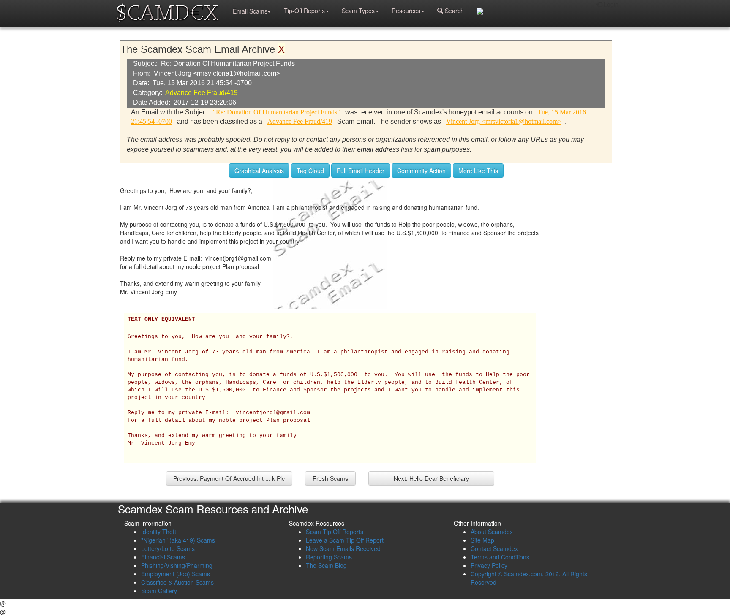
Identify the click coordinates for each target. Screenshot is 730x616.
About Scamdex (492, 531)
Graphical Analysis (259, 170)
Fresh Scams (330, 478)
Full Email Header (360, 170)
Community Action (421, 170)
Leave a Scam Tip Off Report (345, 540)
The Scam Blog (326, 565)
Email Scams (250, 11)
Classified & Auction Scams (177, 582)
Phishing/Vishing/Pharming (176, 565)
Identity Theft (158, 531)
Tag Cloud (310, 170)
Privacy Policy (489, 565)
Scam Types (358, 10)
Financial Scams (163, 557)
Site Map (482, 540)
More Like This (478, 170)
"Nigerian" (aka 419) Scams (178, 540)
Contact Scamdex (494, 548)
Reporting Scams (329, 557)
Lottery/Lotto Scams (168, 548)
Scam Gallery (159, 590)
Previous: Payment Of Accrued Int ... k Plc (229, 478)
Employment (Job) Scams (175, 574)
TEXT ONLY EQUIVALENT (161, 320)
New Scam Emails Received (343, 548)
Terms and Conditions (500, 557)
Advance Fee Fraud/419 (201, 92)
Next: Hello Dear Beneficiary (431, 478)
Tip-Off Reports (304, 10)
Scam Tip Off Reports (334, 531)
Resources (406, 10)
